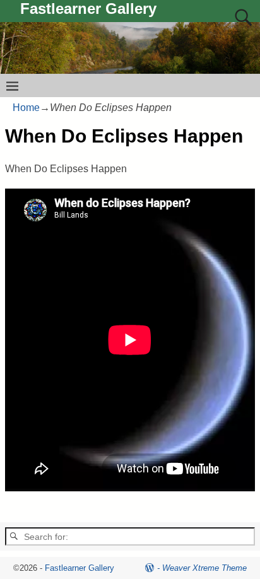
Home (26, 107)
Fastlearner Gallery (88, 8)
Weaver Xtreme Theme (204, 568)
